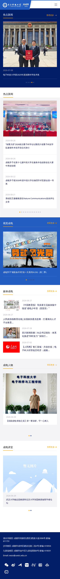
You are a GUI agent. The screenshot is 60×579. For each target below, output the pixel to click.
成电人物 (8, 365)
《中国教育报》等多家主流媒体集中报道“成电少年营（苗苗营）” (39, 306)
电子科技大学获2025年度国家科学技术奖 (21, 74)
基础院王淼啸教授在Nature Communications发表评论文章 (30, 200)
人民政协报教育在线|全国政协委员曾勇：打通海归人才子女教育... (29, 321)
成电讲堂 (8, 447)
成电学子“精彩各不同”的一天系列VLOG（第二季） (25, 272)
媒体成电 (8, 291)
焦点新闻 (8, 14)
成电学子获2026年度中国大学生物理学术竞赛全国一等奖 (30, 182)
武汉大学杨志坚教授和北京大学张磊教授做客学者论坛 (29, 501)
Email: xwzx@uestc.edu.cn (15, 555)
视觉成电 (8, 223)
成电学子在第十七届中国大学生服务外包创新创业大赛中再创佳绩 (30, 164)
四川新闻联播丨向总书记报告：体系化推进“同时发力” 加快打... (39, 334)
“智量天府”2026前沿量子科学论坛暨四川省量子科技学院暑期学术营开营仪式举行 (29, 146)
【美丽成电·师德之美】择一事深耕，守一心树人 (27, 420)
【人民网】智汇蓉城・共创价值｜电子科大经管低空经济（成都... (39, 348)
